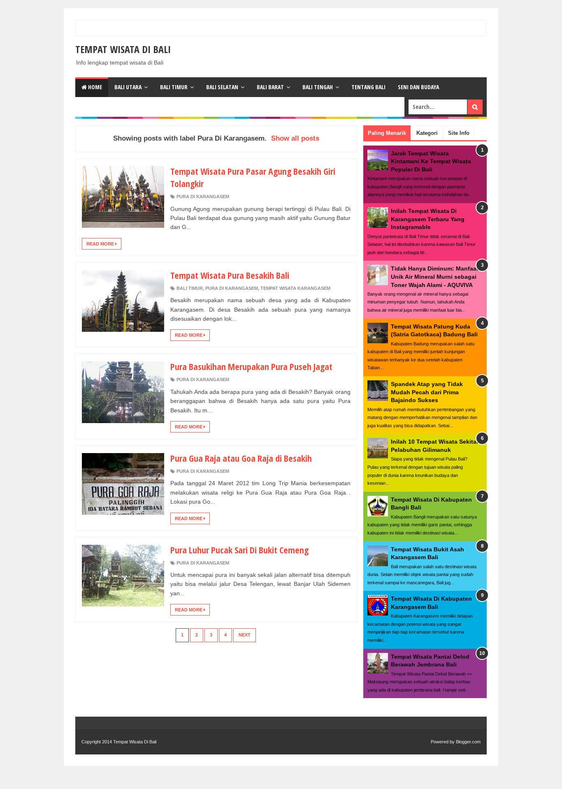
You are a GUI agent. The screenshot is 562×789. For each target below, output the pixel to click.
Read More (100, 243)
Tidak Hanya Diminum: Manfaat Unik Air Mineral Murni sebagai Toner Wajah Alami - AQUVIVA (434, 276)
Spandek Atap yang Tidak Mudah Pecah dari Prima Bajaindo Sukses (427, 392)
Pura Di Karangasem (202, 196)
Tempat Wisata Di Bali (123, 49)
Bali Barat (270, 87)
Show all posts (295, 138)
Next (245, 634)
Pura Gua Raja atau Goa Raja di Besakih (241, 458)
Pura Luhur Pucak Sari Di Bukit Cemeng (239, 550)
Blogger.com (468, 741)
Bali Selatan (222, 87)
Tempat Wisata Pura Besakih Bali (229, 275)
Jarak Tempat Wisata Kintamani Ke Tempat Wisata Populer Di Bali (431, 161)
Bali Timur (174, 87)
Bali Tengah (317, 87)
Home (94, 87)
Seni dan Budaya (418, 87)
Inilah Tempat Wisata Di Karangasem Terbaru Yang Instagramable (427, 219)
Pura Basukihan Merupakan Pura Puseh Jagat (251, 366)
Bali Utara (128, 87)
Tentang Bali (368, 87)
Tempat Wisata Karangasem (295, 288)
